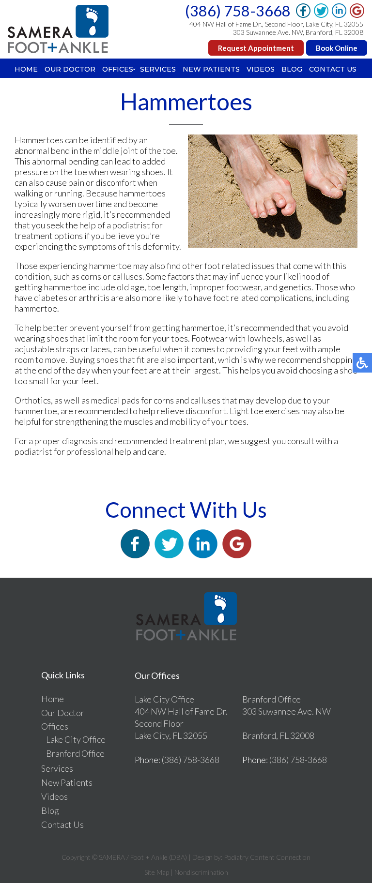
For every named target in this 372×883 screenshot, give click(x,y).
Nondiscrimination (201, 872)
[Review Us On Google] (236, 555)
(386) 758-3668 (238, 10)
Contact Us (332, 69)
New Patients (211, 69)
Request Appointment (256, 48)
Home (26, 69)
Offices (117, 69)
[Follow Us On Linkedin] (202, 555)
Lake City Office (76, 739)
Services (158, 69)
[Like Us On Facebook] (135, 555)
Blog (291, 69)
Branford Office (75, 753)
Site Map (156, 872)
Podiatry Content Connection (267, 857)
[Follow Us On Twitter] (169, 555)
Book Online (336, 48)
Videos (261, 69)
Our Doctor (70, 69)
